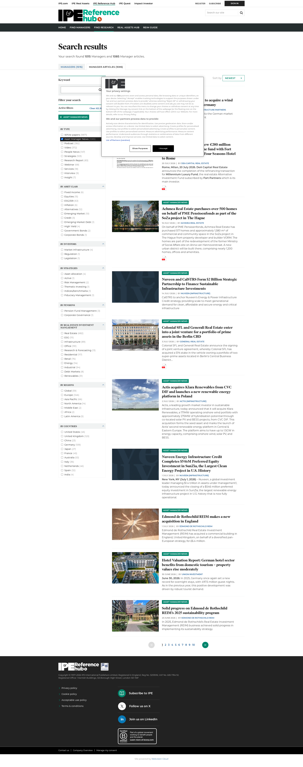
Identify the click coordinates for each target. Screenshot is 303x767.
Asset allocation (75, 274)
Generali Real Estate (192, 341)
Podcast (72, 143)
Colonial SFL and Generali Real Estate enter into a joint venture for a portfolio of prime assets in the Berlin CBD (197, 332)
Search (241, 12)
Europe (71, 395)
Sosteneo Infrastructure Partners (205, 110)
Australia (71, 457)
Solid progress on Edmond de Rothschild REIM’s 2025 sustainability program (194, 610)
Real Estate (73, 333)
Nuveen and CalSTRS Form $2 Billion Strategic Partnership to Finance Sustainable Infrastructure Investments (199, 284)
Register (200, 3)
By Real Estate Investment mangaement (77, 326)
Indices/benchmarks (77, 291)
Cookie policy (69, 694)
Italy (69, 461)
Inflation (70, 205)
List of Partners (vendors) (118, 140)
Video (70, 147)
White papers (75, 134)
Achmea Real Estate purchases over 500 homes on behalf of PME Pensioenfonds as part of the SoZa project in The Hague (199, 213)
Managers (72, 67)
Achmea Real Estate (192, 223)
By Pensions (67, 305)
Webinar (71, 164)
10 (193, 644)
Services (71, 169)
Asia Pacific (73, 399)
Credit (69, 217)
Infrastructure (75, 341)
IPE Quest (125, 3)
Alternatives (73, 209)
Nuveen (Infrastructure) (195, 293)
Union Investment (192, 574)
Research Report (76, 160)
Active (69, 278)
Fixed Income (74, 192)
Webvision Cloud (160, 759)
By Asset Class (69, 186)
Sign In (234, 3)
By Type (65, 129)
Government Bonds (77, 230)
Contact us (63, 750)
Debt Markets (74, 371)
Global (70, 390)
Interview (71, 173)
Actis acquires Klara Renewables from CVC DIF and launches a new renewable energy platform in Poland (197, 392)
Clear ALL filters (98, 108)
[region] (152, 117)
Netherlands (74, 466)
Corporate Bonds (75, 235)
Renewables (73, 376)
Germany (72, 444)
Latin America (74, 416)
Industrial (72, 367)
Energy (71, 363)
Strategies (73, 156)
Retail (70, 358)
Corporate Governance (78, 315)
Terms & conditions (72, 706)
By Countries (68, 426)
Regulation (72, 254)
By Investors (68, 244)
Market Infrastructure (78, 249)
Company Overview (83, 750)
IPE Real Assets (80, 3)
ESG (69, 337)
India (69, 474)
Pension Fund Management (82, 310)
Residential (73, 354)
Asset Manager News (73, 117)
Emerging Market (76, 213)
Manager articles (106, 67)
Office (70, 346)
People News (74, 151)
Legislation (72, 258)
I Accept (163, 148)
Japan (70, 449)
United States (74, 432)
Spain (70, 470)
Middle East (72, 407)
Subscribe (215, 3)
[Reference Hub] (88, 20)
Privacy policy (69, 688)
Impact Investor (143, 3)
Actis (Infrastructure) (193, 401)
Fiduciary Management (79, 295)
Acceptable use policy (74, 700)
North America (75, 403)
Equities (71, 196)
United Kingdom (76, 436)
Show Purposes (140, 148)
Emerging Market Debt (79, 222)
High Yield (72, 226)
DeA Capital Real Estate (195, 163)
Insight (70, 177)
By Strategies (68, 268)
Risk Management (76, 282)
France (70, 453)
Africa (69, 412)
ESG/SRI (71, 200)
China (70, 440)
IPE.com (63, 3)
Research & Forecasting (80, 350)
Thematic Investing (76, 286)
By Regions (67, 385)
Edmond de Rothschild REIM (196, 526)
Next (205, 645)
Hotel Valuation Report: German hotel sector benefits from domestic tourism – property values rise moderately (198, 565)
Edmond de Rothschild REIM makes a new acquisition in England (196, 519)
